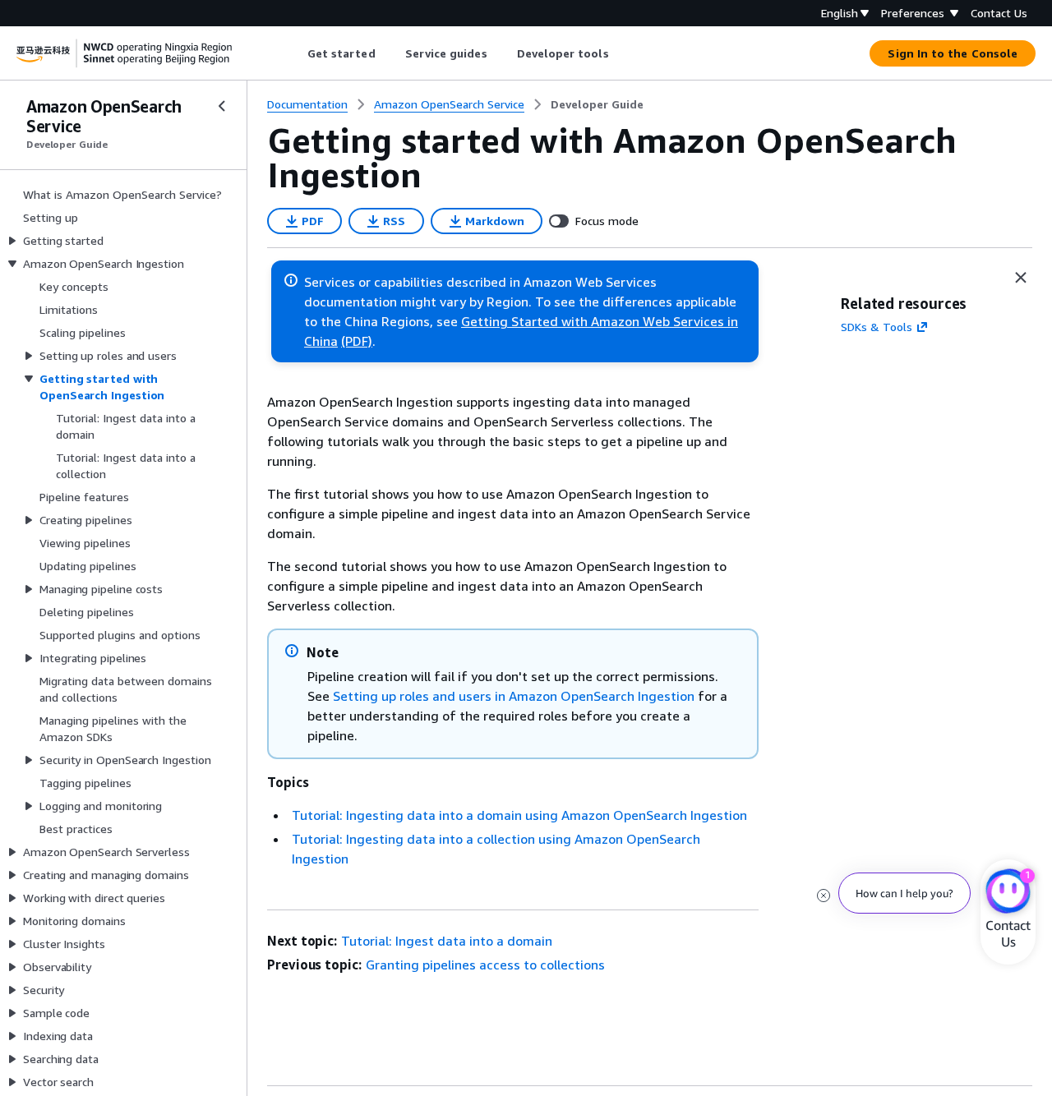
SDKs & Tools (876, 327)
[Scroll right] (621, 53)
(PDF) (356, 341)
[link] (597, 104)
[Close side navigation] (221, 106)
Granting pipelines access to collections (485, 964)
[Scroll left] (294, 53)
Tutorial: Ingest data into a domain (446, 941)
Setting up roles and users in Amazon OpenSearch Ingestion (513, 696)
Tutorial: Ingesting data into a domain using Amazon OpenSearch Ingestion (519, 815)
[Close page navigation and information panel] (1020, 278)
